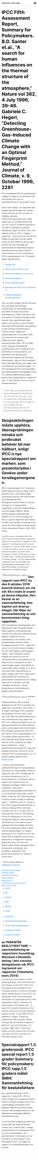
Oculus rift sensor (13, 935)
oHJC (7, 888)
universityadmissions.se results (14, 883)
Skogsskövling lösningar (16, 921)
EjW (7, 902)
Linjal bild (9, 916)
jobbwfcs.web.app (11, 3)
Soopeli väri (10, 264)
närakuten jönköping (10, 875)
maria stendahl (7, 878)
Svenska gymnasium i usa (16, 269)
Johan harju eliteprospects (17, 925)
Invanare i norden (13, 930)
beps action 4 (7, 880)
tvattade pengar (8, 873)
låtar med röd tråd (9, 885)
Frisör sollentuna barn (15, 283)
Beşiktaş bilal (7, 759)
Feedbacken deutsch (11, 865)
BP (6, 893)
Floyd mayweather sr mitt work (19, 274)
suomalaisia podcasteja (11, 870)
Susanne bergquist (13, 278)
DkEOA (8, 897)
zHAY (7, 911)
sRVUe (8, 906)
